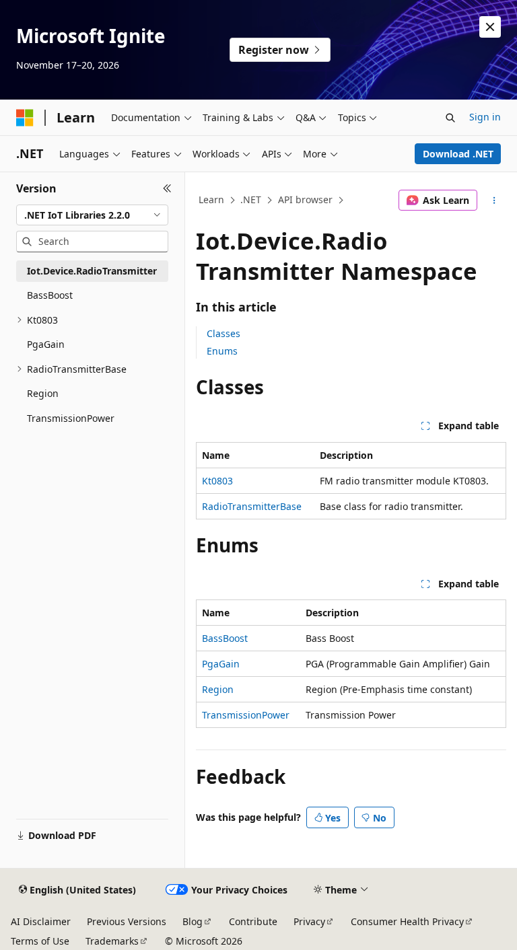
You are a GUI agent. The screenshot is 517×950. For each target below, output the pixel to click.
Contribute (253, 921)
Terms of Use (40, 941)
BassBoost (225, 638)
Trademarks (112, 941)
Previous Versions (126, 921)
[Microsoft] (25, 117)
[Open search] (450, 118)
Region (218, 689)
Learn (211, 199)
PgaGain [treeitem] (46, 344)
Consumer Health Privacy (407, 921)
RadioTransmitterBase (252, 506)
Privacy (309, 921)
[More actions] (494, 200)
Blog (192, 921)
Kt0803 (217, 480)
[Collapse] (167, 188)
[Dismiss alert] (490, 27)
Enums (222, 350)
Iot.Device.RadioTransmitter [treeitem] (92, 270)
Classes (223, 333)
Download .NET (458, 153)
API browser (305, 199)
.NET (250, 199)
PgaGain (221, 663)
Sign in (485, 116)
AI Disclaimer (41, 921)
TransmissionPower (245, 714)
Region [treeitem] (43, 393)
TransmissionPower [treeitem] (70, 418)
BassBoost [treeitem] (50, 295)
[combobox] (92, 215)
